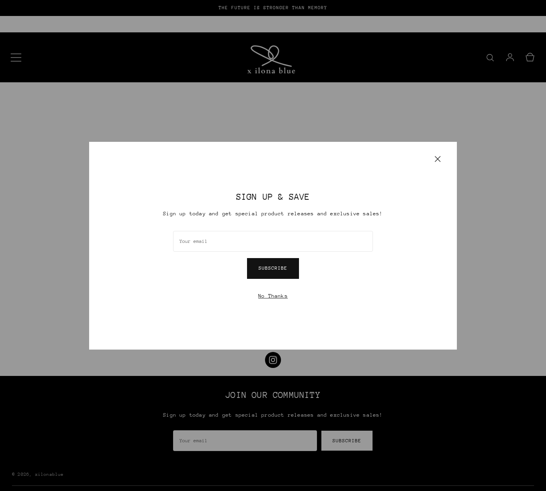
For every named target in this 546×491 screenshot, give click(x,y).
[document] (273, 246)
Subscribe (273, 268)
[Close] (437, 158)
